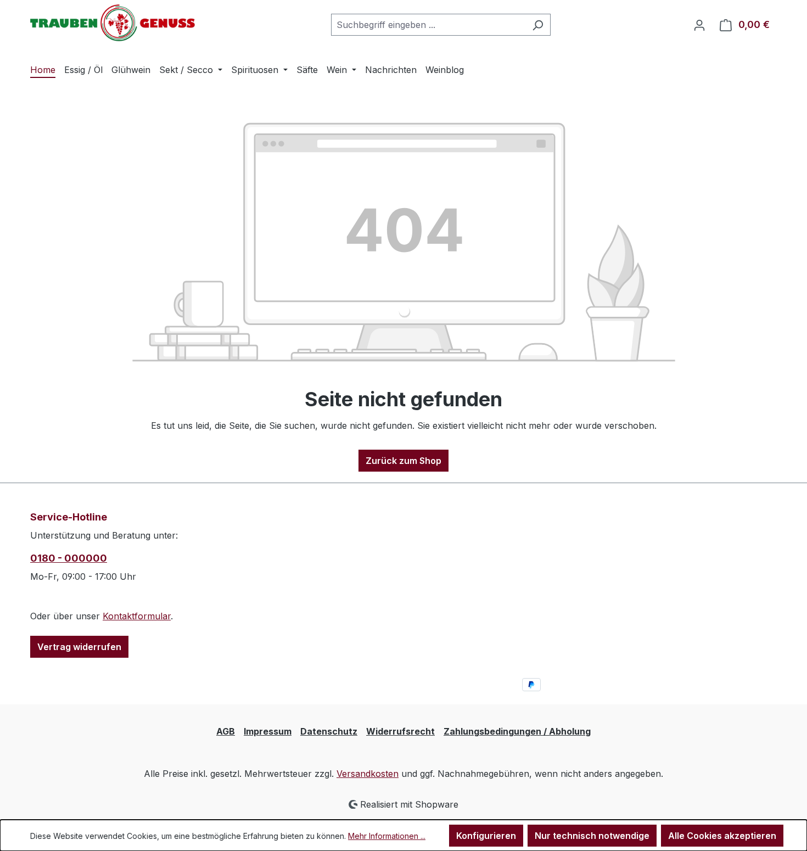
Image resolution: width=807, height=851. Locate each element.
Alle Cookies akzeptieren (722, 835)
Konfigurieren (486, 835)
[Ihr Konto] (699, 25)
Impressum (268, 731)
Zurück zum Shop (403, 460)
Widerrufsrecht (400, 731)
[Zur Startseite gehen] (112, 22)
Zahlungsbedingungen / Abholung (517, 731)
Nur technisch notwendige (592, 835)
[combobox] (428, 25)
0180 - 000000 (68, 558)
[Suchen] (538, 25)
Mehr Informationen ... (386, 836)
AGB (225, 731)
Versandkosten (368, 773)
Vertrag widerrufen (79, 646)
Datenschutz (328, 731)
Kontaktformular (137, 616)
